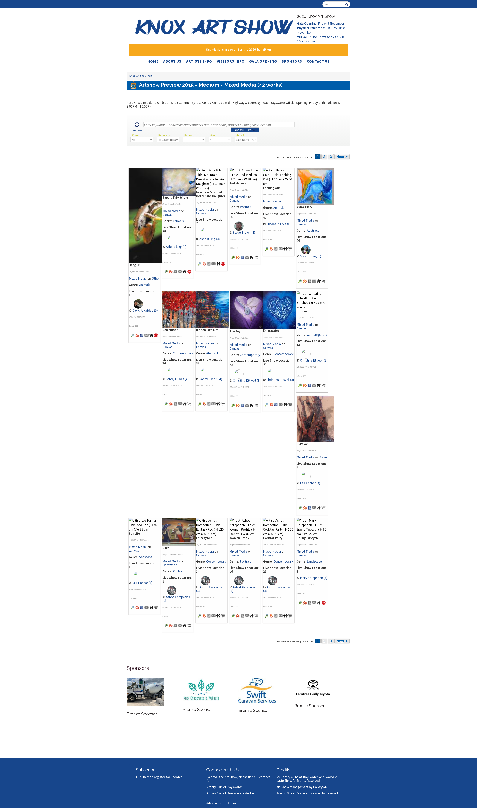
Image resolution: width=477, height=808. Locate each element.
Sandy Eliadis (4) (177, 379)
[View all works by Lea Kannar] (304, 476)
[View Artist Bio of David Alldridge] (142, 335)
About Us (172, 61)
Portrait (245, 207)
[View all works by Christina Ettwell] (237, 374)
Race (165, 548)
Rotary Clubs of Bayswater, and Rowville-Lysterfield (307, 779)
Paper (323, 457)
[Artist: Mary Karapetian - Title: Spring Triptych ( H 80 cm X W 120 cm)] (312, 527)
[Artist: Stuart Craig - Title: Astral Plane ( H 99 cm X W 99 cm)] (315, 186)
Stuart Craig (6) (310, 256)
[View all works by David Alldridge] (136, 304)
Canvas (167, 214)
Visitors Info (230, 61)
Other (156, 278)
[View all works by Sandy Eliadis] (169, 372)
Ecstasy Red (204, 538)
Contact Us (318, 61)
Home (152, 61)
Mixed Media (138, 278)
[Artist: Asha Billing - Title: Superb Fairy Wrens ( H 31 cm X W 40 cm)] (181, 181)
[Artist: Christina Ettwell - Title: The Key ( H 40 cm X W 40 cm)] (248, 310)
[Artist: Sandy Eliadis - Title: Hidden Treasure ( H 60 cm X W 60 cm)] (214, 309)
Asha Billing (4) (176, 246)
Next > (342, 157)
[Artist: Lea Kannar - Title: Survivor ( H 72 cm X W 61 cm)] (315, 418)
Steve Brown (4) (244, 232)
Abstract (313, 230)
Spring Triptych (307, 538)
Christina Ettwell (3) (246, 380)
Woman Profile (240, 538)
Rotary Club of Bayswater (224, 787)
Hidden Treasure (207, 330)
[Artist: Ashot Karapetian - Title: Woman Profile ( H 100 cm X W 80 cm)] (245, 527)
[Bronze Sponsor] (145, 690)
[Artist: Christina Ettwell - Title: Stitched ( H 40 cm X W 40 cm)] (312, 300)
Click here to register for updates (159, 777)
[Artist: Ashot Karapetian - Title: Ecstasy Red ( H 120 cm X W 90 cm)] (211, 527)
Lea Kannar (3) (310, 483)
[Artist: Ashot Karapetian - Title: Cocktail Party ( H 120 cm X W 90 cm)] (278, 527)
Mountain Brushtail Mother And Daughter (210, 194)
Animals (144, 285)
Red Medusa (238, 183)
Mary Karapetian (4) (313, 578)
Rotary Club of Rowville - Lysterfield (231, 793)
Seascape (145, 557)
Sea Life (134, 533)
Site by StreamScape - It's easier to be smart (307, 793)
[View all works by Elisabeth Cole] (271, 248)
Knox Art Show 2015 (141, 76)
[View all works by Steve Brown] (237, 225)
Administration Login (221, 803)
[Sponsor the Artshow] (313, 689)
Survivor (302, 444)
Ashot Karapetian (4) (176, 599)
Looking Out (271, 188)
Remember (170, 330)
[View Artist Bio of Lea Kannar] (309, 507)
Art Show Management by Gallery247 (302, 787)
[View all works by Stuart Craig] (304, 249)
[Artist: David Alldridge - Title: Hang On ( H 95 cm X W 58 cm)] (147, 215)
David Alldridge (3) (145, 310)
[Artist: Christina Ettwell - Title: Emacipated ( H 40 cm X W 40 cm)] (281, 310)
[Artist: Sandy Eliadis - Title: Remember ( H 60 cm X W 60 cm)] (181, 309)
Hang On (134, 265)
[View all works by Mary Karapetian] (305, 602)
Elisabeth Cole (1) (278, 224)
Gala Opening (263, 61)
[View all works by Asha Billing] (169, 240)
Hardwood (169, 565)
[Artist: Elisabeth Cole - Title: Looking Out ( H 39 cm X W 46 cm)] (278, 176)
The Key (235, 331)
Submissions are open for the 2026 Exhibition (238, 49)
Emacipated (271, 331)
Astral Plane (305, 207)
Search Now (243, 129)
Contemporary (183, 353)
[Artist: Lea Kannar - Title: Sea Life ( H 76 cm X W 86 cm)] (144, 525)
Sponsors (292, 61)
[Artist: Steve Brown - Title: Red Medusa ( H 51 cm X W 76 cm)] (245, 174)
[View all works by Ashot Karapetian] (169, 590)
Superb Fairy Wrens (175, 197)
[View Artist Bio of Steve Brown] (242, 257)
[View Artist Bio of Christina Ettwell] (242, 405)
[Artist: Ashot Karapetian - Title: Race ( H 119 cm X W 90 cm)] (181, 532)
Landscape (314, 561)
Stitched (303, 311)
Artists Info (199, 61)
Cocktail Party (272, 538)
